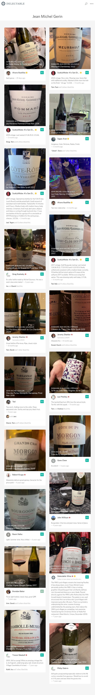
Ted (13, 401)
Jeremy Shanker (19, 337)
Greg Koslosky (18, 274)
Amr (7, 603)
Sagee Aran (62, 139)
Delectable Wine (64, 576)
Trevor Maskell (18, 655)
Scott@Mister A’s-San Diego (23, 130)
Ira (7, 286)
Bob (56, 284)
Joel (7, 223)
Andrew (60, 409)
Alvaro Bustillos (18, 72)
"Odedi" (54, 151)
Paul (56, 87)
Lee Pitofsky (62, 397)
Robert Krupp (18, 474)
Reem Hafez (17, 534)
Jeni (14, 417)
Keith (8, 669)
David (14, 286)
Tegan (12, 223)
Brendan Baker (18, 591)
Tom (12, 142)
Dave (60, 151)
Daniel (53, 345)
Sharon (8, 423)
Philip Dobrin (62, 668)
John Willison (62, 517)
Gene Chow (62, 460)
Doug (8, 142)
